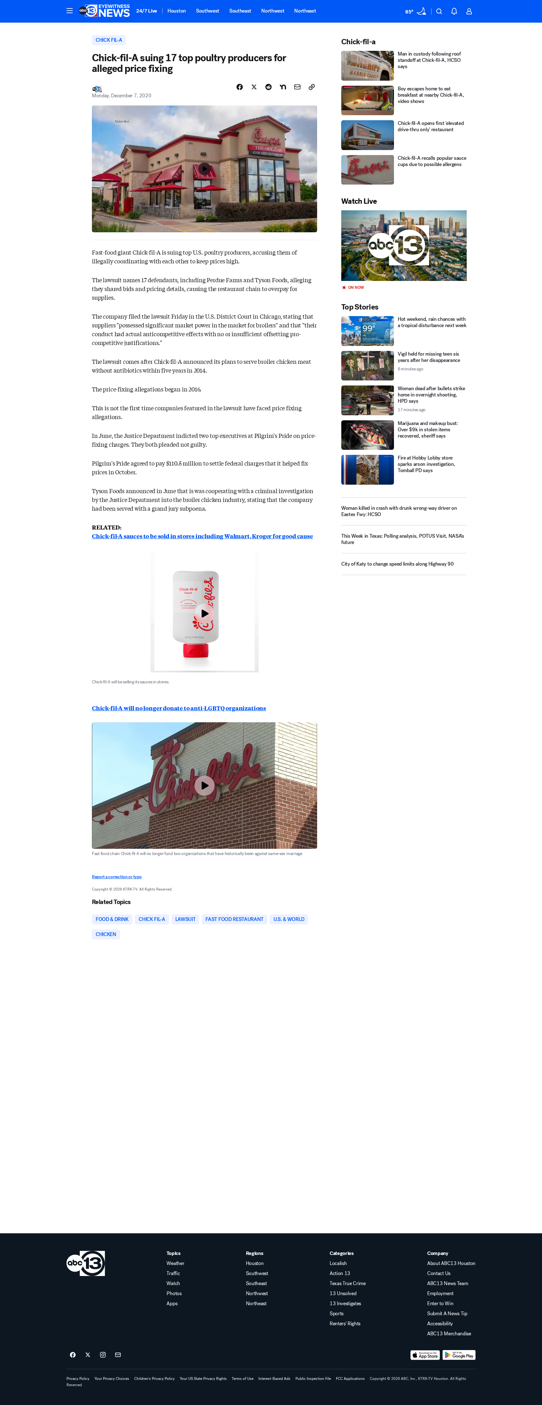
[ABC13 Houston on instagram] (103, 1355)
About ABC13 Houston (451, 1263)
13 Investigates (345, 1303)
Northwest (272, 11)
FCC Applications (350, 1379)
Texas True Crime (348, 1283)
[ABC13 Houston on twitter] (88, 1355)
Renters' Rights (345, 1323)
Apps (172, 1303)
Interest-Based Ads (274, 1379)
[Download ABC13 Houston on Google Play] (459, 1355)
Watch (173, 1283)
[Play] (404, 245)
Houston (176, 11)
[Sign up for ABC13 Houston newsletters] (118, 1355)
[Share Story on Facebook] (239, 87)
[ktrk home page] (85, 1263)
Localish (338, 1263)
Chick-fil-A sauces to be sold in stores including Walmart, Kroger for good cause (202, 536)
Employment (440, 1293)
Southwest (207, 11)
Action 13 (340, 1273)
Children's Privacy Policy (154, 1379)
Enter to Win (440, 1303)
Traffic (173, 1273)
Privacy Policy (77, 1379)
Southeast (240, 11)
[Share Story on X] (254, 87)
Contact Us (438, 1273)
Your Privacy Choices (111, 1379)
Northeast (305, 11)
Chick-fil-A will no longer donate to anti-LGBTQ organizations (179, 708)
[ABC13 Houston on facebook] (72, 1355)
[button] (69, 10)
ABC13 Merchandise (449, 1333)
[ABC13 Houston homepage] (104, 11)
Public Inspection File (313, 1379)
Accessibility (440, 1323)
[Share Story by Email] (297, 87)
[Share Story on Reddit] (268, 87)
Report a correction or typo (116, 877)
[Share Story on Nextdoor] (283, 87)
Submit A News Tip (447, 1313)
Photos (174, 1293)
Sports (336, 1313)
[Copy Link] (311, 87)
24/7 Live (146, 11)
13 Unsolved (343, 1293)
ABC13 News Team (447, 1283)
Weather (175, 1263)
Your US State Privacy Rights (203, 1379)
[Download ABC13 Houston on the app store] (425, 1355)
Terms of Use (242, 1379)
